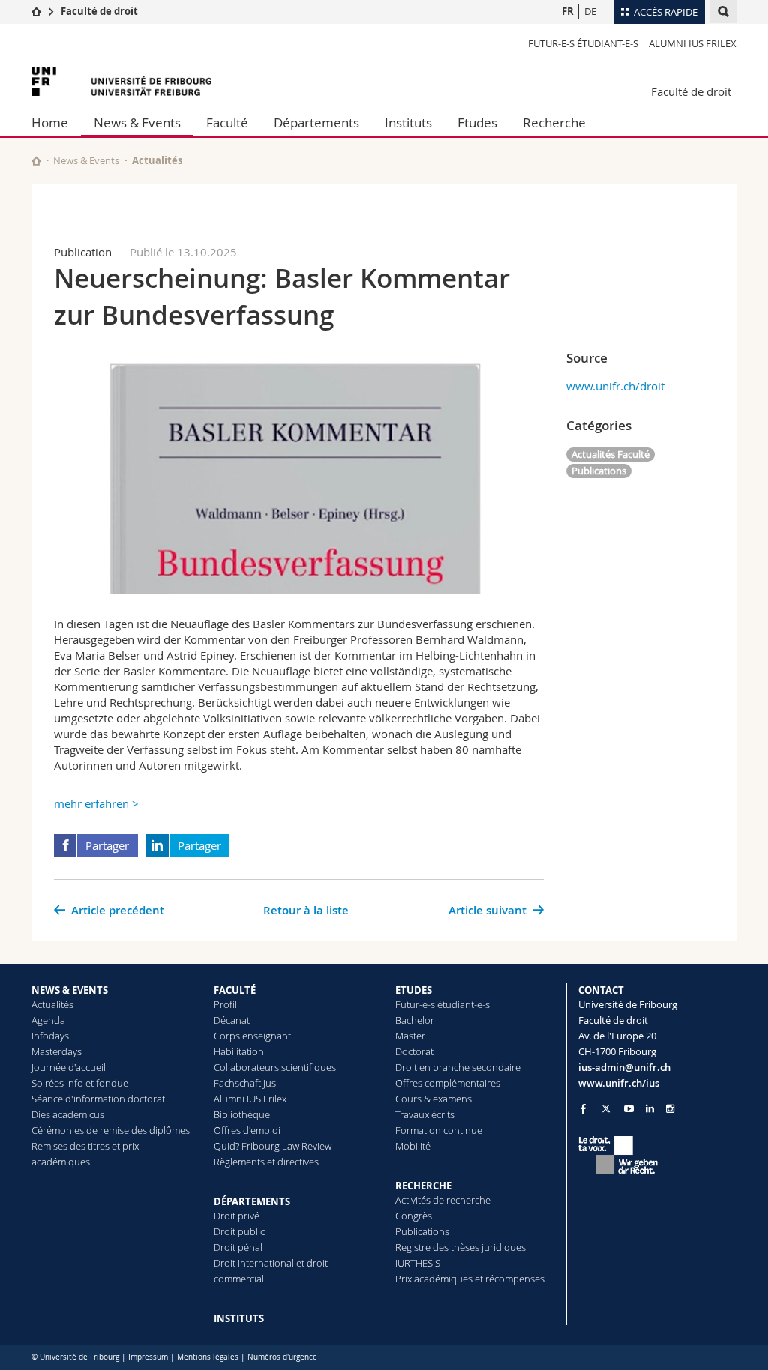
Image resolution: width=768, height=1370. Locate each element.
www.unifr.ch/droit (615, 385)
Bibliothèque (242, 1114)
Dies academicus (68, 1114)
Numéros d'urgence (282, 1357)
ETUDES (413, 990)
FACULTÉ (235, 990)
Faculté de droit (99, 11)
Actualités (53, 1004)
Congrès (413, 1215)
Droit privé (237, 1215)
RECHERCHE (423, 1185)
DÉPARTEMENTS (252, 1201)
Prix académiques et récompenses (469, 1278)
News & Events (137, 122)
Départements (316, 122)
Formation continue (438, 1130)
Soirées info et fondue (80, 1083)
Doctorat (414, 1051)
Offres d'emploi (247, 1130)
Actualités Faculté (611, 454)
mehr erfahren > (96, 803)
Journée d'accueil (69, 1067)
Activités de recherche (442, 1200)
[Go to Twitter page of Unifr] (606, 1108)
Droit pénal (238, 1247)
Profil (225, 1004)
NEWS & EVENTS (70, 990)
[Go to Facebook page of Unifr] (583, 1108)
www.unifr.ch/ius (618, 1083)
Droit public (239, 1231)
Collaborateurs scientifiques (275, 1067)
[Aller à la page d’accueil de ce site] (36, 161)
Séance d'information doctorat (98, 1098)
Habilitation (239, 1051)
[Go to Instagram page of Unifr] (670, 1109)
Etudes (477, 122)
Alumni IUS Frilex (692, 43)
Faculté (227, 122)
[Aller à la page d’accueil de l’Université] (122, 81)
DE (590, 11)
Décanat (232, 1020)
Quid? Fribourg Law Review (273, 1146)
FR (568, 11)
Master (410, 1035)
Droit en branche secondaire (457, 1067)
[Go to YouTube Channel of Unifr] (629, 1109)
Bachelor (414, 1020)
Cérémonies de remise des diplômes (111, 1130)
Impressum (148, 1357)
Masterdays (57, 1051)
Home (50, 122)
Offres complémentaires (447, 1083)
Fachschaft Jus (245, 1083)
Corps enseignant (252, 1035)
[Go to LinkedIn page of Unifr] (650, 1109)
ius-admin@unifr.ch (624, 1067)
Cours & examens (433, 1098)
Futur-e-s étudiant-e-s (583, 43)
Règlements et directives (266, 1161)
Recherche (554, 122)
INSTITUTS (239, 1318)
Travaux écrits (424, 1114)
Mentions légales (207, 1357)
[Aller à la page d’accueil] (36, 11)
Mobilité (412, 1146)
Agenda (48, 1020)
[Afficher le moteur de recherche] (723, 11)
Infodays (50, 1035)
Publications (599, 470)
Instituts (408, 122)
